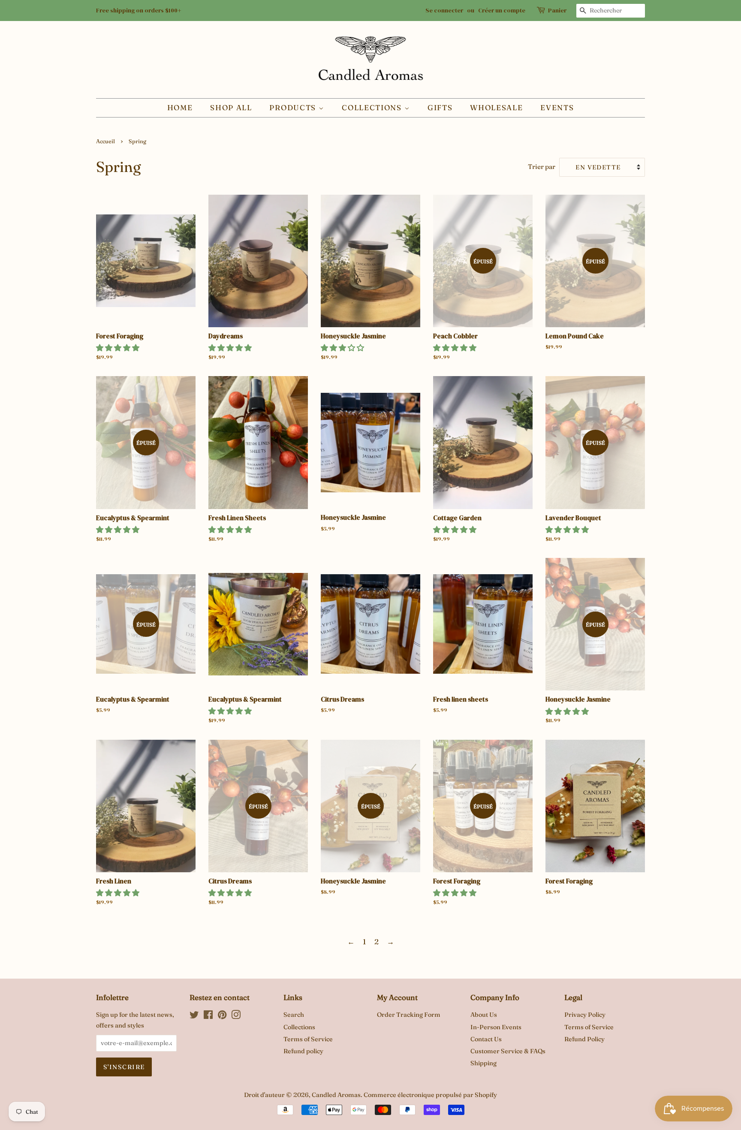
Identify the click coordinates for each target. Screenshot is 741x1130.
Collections (373, 107)
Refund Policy (584, 1039)
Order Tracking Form (408, 1015)
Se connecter (444, 10)
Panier (557, 10)
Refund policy (303, 1051)
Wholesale (496, 107)
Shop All (231, 107)
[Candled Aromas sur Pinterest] (222, 1016)
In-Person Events (495, 1027)
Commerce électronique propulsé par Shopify (430, 1095)
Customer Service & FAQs (507, 1051)
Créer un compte (501, 10)
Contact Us (486, 1039)
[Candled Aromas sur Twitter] (194, 1016)
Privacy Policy (584, 1015)
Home (180, 107)
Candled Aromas (336, 1095)
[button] (117, 347)
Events (557, 107)
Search (293, 1015)
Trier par (541, 167)
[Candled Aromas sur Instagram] (236, 1016)
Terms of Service (308, 1039)
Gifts (440, 107)
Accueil (105, 141)
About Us (483, 1015)
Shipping (483, 1063)
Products (293, 107)
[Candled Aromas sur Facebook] (208, 1016)
